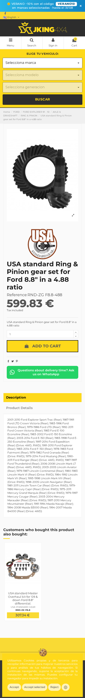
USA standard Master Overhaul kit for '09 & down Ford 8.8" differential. (23, 598)
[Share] (8, 361)
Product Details (19, 408)
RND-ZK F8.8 (22, 610)
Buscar (42, 99)
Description (16, 397)
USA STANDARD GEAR (23, 607)
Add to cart (46, 346)
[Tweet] (12, 361)
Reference (17, 295)
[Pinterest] (17, 361)
